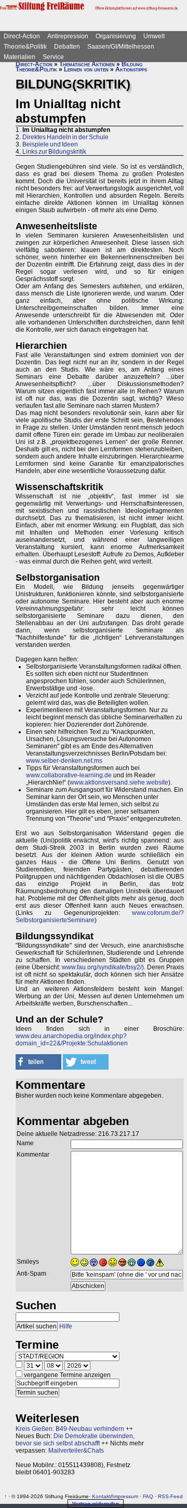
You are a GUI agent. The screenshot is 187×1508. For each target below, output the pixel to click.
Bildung (132, 64)
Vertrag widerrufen (95, 1503)
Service (53, 57)
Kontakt (101, 1496)
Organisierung (116, 36)
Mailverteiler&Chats (76, 1450)
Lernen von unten (86, 69)
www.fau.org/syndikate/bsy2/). (103, 967)
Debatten (67, 46)
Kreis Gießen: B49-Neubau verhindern (70, 1428)
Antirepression (67, 36)
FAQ (148, 1496)
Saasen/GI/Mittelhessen (120, 46)
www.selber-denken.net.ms (64, 760)
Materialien (19, 57)
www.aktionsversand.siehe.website (119, 782)
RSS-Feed (170, 1496)
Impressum (125, 1496)
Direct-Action (22, 36)
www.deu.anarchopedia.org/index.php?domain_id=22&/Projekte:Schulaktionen (72, 1039)
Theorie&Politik (25, 46)
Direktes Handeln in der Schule (65, 137)
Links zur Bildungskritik (54, 151)
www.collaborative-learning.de (69, 775)
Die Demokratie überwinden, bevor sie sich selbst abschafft (75, 1439)
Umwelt (154, 36)
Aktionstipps (131, 69)
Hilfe (65, 1326)
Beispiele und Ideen (50, 144)
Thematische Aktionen (87, 64)
